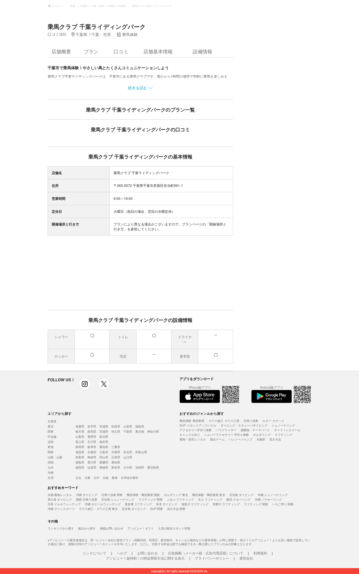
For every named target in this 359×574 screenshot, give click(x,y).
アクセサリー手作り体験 (196, 430)
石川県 (91, 441)
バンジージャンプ (240, 439)
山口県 (127, 457)
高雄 (114, 477)
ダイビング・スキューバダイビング (244, 425)
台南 (105, 477)
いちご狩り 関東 (283, 504)
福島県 (139, 426)
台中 (96, 477)
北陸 (50, 441)
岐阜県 (91, 447)
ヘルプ (122, 553)
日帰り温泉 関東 (112, 495)
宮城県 (103, 426)
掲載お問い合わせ (111, 528)
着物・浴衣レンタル (193, 439)
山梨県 (79, 436)
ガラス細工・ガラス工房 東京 (98, 508)
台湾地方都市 (129, 477)
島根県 (91, 457)
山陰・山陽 (55, 457)
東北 (50, 426)
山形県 (127, 426)
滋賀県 (79, 452)
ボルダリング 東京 (176, 495)
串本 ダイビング (166, 504)
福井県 (103, 441)
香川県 (91, 462)
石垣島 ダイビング (241, 495)
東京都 (139, 431)
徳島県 (79, 462)
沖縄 (50, 472)
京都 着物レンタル (60, 495)
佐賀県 (91, 467)
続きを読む (138, 87)
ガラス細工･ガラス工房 (224, 420)
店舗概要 (61, 51)
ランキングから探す (61, 528)
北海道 (52, 421)
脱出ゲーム (217, 439)
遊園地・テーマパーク (255, 430)
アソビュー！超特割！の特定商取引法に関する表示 (145, 558)
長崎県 (103, 467)
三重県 (115, 447)
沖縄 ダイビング (86, 495)
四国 (50, 462)
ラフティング (283, 434)
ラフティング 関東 (150, 499)
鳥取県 (79, 457)
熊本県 (115, 467)
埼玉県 (115, 431)
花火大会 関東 (176, 508)
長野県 (91, 436)
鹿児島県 (153, 467)
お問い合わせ (147, 553)
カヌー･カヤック (273, 420)
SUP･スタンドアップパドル (198, 425)
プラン (91, 51)
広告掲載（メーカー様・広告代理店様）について (205, 553)
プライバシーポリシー (212, 558)
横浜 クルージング (238, 499)
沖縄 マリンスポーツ (61, 508)
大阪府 (103, 452)
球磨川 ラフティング (226, 504)
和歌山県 (141, 452)
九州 (50, 467)
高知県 (115, 462)
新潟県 (103, 436)
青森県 (79, 426)
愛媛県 (103, 462)
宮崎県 (139, 467)
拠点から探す (87, 528)
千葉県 (127, 431)
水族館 (260, 439)
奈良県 (127, 452)
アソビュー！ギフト (140, 528)
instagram (85, 384)
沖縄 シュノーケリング (273, 495)
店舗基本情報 (158, 51)
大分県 (127, 467)
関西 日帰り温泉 (86, 499)
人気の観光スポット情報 (174, 528)
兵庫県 (115, 452)
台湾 (50, 477)
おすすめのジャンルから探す (202, 413)
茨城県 (103, 431)
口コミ (121, 51)
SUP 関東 (156, 508)
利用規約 (260, 553)
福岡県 (79, 467)
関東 (50, 431)
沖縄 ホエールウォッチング (103, 504)
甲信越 (52, 436)
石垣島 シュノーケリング (117, 499)
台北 (78, 477)
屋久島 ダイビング (60, 499)
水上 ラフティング (210, 499)
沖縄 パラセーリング (268, 499)
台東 (87, 477)
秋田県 (115, 426)
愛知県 (103, 447)
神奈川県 (153, 431)
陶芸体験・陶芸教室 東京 (208, 495)
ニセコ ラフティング (180, 499)
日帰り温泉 (250, 420)
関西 (50, 452)
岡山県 (103, 457)
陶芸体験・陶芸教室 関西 (143, 495)
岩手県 (91, 426)
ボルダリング (262, 434)
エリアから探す (60, 413)
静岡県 (79, 447)
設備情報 (202, 51)
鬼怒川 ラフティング (195, 504)
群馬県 (91, 431)
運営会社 (246, 558)
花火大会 (275, 439)
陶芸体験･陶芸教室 (192, 420)
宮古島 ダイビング (134, 508)
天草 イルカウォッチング (64, 504)
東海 (50, 447)
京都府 (91, 452)
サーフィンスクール (287, 430)
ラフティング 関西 (256, 504)
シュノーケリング (283, 425)
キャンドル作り (190, 434)
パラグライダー (226, 430)
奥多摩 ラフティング (138, 504)
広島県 (115, 457)
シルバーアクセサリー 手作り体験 (226, 434)
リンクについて (94, 553)
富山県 (79, 441)
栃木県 (79, 431)
